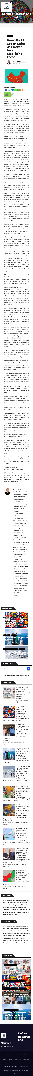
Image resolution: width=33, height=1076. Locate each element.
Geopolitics (19, 617)
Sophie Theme (17, 625)
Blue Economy (6, 634)
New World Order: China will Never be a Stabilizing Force (16, 48)
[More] (21, 90)
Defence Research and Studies (16, 15)
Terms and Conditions (15, 1070)
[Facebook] (6, 90)
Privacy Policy (25, 1070)
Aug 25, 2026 (8, 999)
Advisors (11, 1059)
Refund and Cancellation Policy (16, 1073)
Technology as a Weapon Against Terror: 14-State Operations (16, 996)
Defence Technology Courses (10, 1066)
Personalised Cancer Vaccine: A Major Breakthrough (13, 970)
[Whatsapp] (15, 90)
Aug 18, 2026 (8, 1017)
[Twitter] (9, 90)
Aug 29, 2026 (8, 972)
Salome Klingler (18, 656)
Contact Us (6, 1070)
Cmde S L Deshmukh (21, 972)
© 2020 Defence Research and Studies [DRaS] (16, 1055)
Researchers (26, 1059)
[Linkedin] (12, 90)
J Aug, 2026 (7, 625)
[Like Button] (7, 94)
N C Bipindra (18, 61)
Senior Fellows (18, 1059)
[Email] (18, 90)
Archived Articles (10, 1063)
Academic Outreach (23, 1066)
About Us (5, 1059)
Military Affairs (14, 819)
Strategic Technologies (10, 991)
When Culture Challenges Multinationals (15, 621)
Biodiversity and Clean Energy (10, 649)
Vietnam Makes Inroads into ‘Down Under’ (16, 638)
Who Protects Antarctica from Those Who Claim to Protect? (15, 654)
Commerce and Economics (9, 617)
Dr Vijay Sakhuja (18, 642)
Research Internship (20, 1063)
